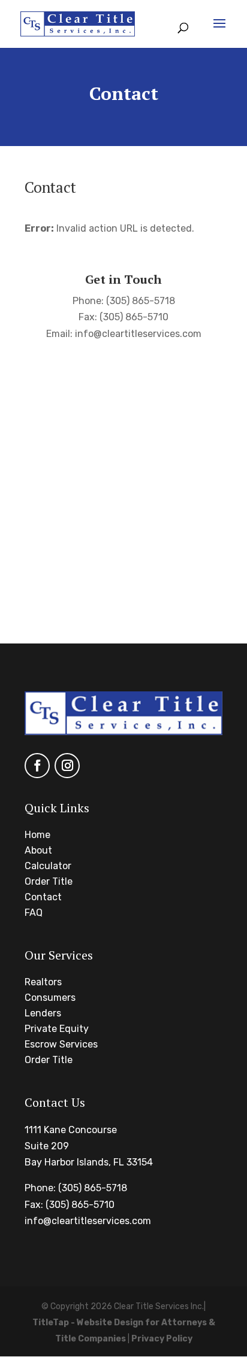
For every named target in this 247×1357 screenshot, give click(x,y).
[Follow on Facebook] (37, 765)
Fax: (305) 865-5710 (70, 1204)
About (38, 850)
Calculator (48, 866)
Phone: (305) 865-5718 (76, 1188)
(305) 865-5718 (140, 300)
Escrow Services (61, 1044)
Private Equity (57, 1028)
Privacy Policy (161, 1339)
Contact (43, 897)
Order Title (49, 881)
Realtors (43, 982)
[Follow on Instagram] (67, 765)
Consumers (50, 997)
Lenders (43, 1013)
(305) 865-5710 (134, 317)
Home (37, 834)
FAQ (34, 912)
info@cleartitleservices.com (138, 333)
